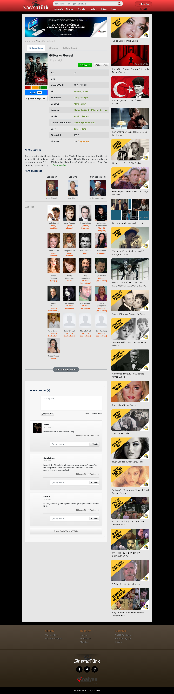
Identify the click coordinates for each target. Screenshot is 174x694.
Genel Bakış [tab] (37, 48)
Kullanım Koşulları (123, 638)
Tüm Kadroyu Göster (66, 369)
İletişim (104, 9)
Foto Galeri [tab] (71, 48)
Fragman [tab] (54, 48)
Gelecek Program (53, 638)
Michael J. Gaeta (82, 110)
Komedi (77, 91)
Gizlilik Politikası (123, 635)
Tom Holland (80, 129)
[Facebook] (79, 669)
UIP (81, 141)
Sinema (70, 9)
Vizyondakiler (51, 635)
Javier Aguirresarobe (84, 122)
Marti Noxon (80, 104)
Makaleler (84, 642)
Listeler (94, 9)
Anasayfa (59, 9)
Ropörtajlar (85, 638)
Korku (85, 91)
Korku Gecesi (48, 41)
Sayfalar (82, 9)
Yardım (113, 9)
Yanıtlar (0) (94, 435)
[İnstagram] (94, 669)
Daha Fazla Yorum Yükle (66, 531)
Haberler (84, 635)
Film (38, 41)
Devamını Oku (59, 165)
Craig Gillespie (81, 97)
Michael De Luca (99, 110)
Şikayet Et (81, 435)
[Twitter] (87, 669)
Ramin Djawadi (81, 116)
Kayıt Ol (143, 9)
